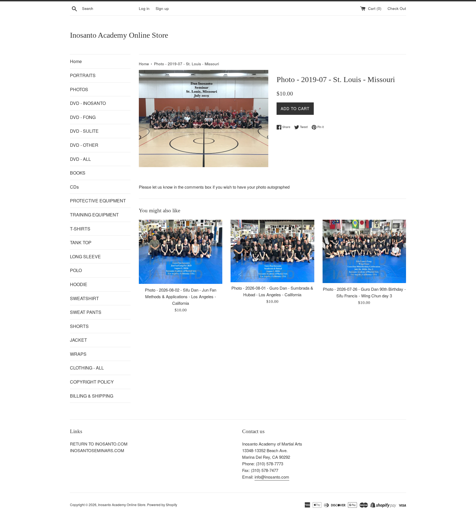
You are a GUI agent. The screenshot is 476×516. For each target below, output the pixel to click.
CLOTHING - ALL (87, 368)
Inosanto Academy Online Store (119, 35)
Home (76, 61)
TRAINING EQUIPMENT (94, 214)
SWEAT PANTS (85, 312)
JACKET (78, 340)
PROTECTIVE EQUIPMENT (98, 200)
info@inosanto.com (272, 477)
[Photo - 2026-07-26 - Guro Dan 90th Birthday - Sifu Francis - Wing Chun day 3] (364, 251)
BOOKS (77, 173)
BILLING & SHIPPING (91, 396)
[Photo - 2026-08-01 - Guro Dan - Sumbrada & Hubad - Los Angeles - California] (272, 251)
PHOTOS (79, 89)
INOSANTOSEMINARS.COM (97, 450)
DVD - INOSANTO (88, 103)
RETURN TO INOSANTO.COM (99, 444)
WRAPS (78, 354)
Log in (144, 8)
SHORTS (79, 326)
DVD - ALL (80, 159)
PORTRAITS (83, 75)
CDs (74, 187)
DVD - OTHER (84, 145)
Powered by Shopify (162, 504)
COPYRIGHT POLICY (92, 382)
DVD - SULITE (84, 131)
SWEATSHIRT (84, 298)
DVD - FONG (83, 117)
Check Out (397, 8)
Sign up (162, 8)
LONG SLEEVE (85, 256)
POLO (76, 270)
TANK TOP (80, 242)
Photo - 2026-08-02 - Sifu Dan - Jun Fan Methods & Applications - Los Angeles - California (180, 296)
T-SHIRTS (80, 229)
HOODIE (78, 284)
